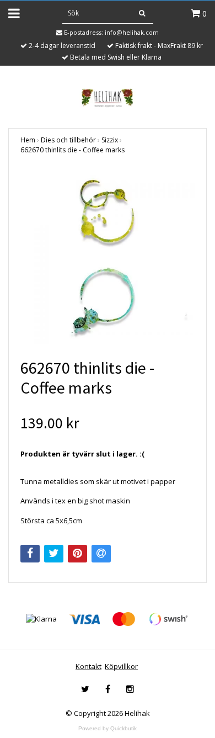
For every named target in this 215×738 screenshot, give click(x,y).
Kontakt (88, 666)
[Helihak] (107, 98)
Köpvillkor (121, 666)
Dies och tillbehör (68, 140)
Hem (27, 140)
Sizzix (109, 140)
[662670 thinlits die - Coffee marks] (107, 256)
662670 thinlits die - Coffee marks (72, 150)
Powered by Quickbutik (107, 728)
